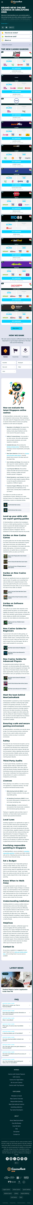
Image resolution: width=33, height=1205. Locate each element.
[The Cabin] (18, 1200)
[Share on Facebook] (6, 27)
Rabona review (16, 211)
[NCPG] (26, 1195)
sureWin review (16, 141)
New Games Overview (16, 1116)
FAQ (16, 1146)
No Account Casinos (16, 1100)
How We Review (16, 1141)
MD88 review (16, 234)
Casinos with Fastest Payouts (16, 1092)
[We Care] (12, 1200)
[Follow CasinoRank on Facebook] (7, 1176)
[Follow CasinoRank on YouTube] (18, 1176)
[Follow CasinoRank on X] (14, 1176)
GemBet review (16, 94)
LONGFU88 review (16, 71)
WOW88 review (16, 117)
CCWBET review (16, 164)
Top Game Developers (16, 1128)
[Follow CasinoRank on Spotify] (21, 1176)
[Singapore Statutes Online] (19, 1195)
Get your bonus (16, 68)
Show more (16, 328)
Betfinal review (16, 257)
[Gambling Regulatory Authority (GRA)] (9, 1195)
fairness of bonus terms (13, 446)
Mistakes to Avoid (16, 1114)
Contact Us (16, 1152)
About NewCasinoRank (16, 1138)
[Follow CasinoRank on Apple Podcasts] (25, 1176)
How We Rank (16, 1144)
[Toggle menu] (2, 2)
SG (15, 1180)
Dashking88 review (16, 187)
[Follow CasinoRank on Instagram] (10, 1176)
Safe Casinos (16, 1095)
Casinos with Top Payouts (16, 1103)
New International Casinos (16, 1122)
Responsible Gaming (16, 1119)
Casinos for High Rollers (16, 1097)
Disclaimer (16, 1149)
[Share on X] (2, 27)
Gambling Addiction (16, 1125)
